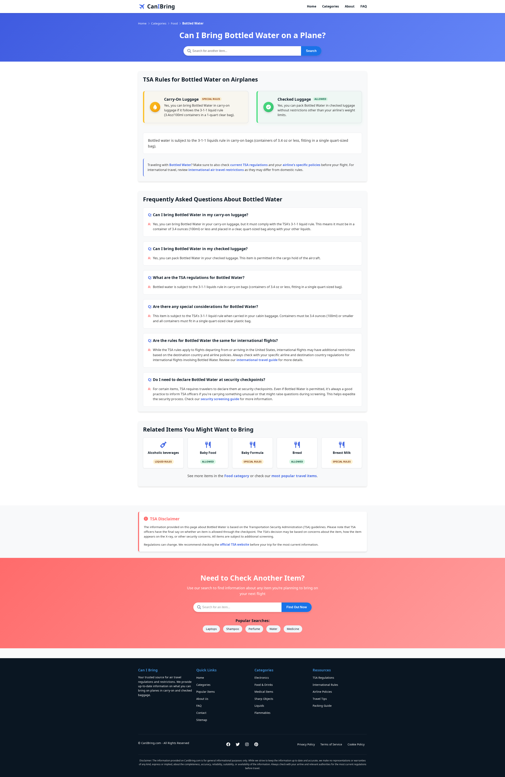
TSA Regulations (323, 677)
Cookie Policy (356, 744)
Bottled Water (180, 165)
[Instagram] (247, 744)
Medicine (293, 629)
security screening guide (220, 399)
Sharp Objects (263, 699)
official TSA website (234, 544)
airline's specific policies (301, 165)
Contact (201, 713)
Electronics (261, 677)
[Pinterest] (256, 744)
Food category (236, 475)
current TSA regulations (249, 165)
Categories (330, 6)
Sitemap (201, 720)
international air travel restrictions (216, 170)
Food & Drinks (263, 685)
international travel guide (257, 360)
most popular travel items (294, 475)
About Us (202, 699)
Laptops (211, 629)
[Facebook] (228, 744)
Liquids (259, 706)
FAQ (363, 6)
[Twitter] (238, 744)
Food (174, 23)
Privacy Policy (306, 744)
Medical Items (263, 691)
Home (311, 6)
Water (273, 629)
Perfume (254, 629)
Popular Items (205, 691)
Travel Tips (320, 699)
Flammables (262, 713)
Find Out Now (296, 607)
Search (311, 51)
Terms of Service (331, 744)
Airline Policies (322, 691)
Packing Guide (322, 706)
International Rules (325, 685)
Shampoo (232, 629)
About (349, 6)
